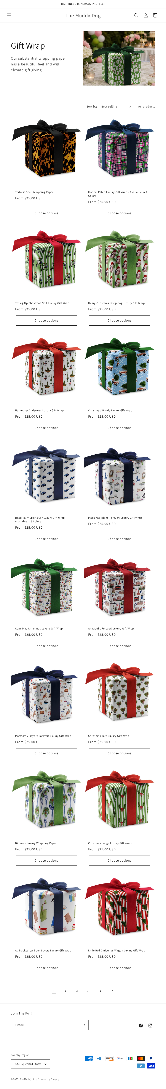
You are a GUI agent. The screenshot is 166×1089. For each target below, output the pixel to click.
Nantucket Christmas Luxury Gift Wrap (39, 410)
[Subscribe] (83, 1025)
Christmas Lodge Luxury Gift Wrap (109, 843)
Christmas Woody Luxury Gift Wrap (110, 410)
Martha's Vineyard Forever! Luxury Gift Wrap (43, 736)
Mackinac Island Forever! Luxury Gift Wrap (115, 518)
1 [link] (54, 990)
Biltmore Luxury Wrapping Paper (35, 843)
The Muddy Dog (28, 1079)
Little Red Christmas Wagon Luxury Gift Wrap (116, 950)
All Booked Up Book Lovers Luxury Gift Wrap (43, 950)
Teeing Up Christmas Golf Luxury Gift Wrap (42, 303)
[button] (9, 15)
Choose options (46, 213)
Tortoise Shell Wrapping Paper (34, 192)
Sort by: (92, 106)
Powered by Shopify (48, 1079)
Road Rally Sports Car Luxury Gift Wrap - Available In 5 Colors (41, 519)
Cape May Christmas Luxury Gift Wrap (39, 628)
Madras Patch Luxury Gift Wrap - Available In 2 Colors (117, 194)
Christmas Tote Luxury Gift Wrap (108, 736)
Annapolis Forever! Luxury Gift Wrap (111, 628)
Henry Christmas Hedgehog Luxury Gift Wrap (116, 303)
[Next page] (112, 990)
